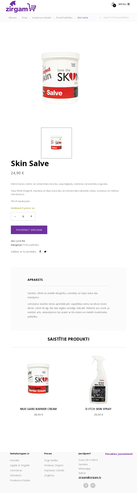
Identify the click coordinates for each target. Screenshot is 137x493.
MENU (122, 4)
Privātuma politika (20, 480)
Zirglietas (49, 475)
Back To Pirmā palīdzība (116, 17)
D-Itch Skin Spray (99, 409)
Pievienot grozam (29, 229)
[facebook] (86, 485)
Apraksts (35, 280)
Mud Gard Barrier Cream (38, 409)
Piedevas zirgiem (53, 465)
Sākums (12, 17)
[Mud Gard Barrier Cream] (38, 380)
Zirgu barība (51, 460)
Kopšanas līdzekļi (41, 17)
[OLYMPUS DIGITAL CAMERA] (56, 143)
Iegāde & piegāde (20, 465)
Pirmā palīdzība (64, 17)
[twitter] (93, 485)
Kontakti (14, 460)
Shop (24, 17)
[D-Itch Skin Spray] (98, 380)
